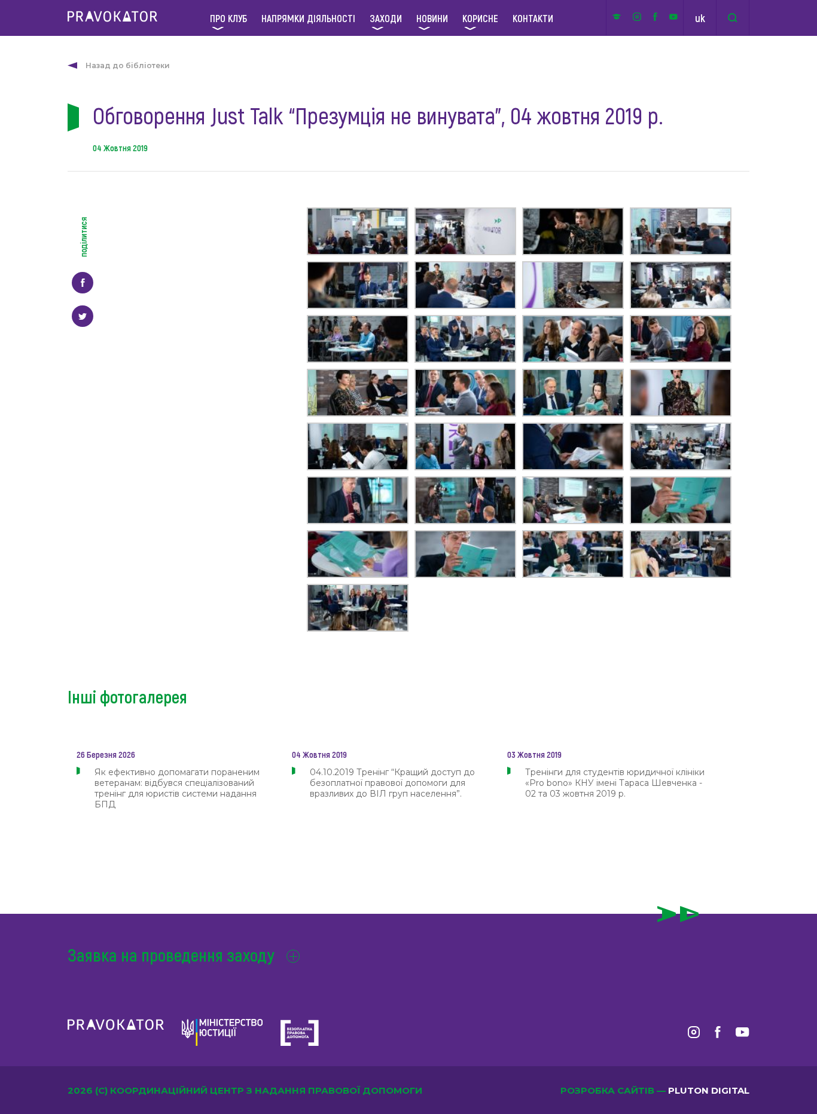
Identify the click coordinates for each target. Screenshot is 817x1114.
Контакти (533, 18)
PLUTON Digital (708, 1090)
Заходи (386, 18)
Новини (432, 18)
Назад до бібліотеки (128, 65)
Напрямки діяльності (308, 18)
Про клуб (228, 18)
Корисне (480, 18)
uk (700, 18)
